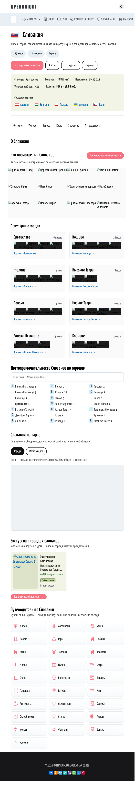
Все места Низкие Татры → (86, 319)
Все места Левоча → (24, 319)
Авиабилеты (33, 19)
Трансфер (127, 19)
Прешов (98, 386)
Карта (52, 65)
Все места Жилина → (25, 286)
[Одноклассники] (56, 773)
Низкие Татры (82, 303)
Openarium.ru (61, 765)
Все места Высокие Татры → (87, 286)
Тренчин (98, 415)
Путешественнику (83, 19)
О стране (17, 125)
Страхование (108, 19)
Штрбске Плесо (102, 421)
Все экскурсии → (49, 585)
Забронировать (48, 580)
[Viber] (70, 773)
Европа (52, 53)
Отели (50, 19)
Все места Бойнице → (84, 352)
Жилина (20, 270)
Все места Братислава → (27, 253)
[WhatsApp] (74, 773)
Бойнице (78, 336)
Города (89, 65)
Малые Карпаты (63, 404)
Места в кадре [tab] (36, 451)
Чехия (102, 104)
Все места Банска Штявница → (30, 352)
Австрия (24, 104)
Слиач (97, 398)
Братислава (32, 79)
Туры (64, 19)
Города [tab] (17, 451)
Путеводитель (92, 125)
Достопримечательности (27, 65)
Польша (64, 104)
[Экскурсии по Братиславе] (25, 571)
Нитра (58, 415)
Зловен (58, 386)
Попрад (59, 421)
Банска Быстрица (24, 386)
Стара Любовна (102, 404)
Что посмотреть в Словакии (32, 155)
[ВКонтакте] (51, 773)
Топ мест (33, 125)
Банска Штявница (26, 336)
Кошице (78, 237)
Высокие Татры (83, 270)
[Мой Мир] (79, 773)
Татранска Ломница (104, 409)
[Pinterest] (83, 773)
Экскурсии (70, 65)
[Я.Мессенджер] (65, 773)
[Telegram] (60, 773)
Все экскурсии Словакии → (29, 596)
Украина (83, 104)
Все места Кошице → (83, 253)
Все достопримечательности (105, 155)
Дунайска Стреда (24, 415)
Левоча (19, 303)
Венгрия (44, 104)
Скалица (98, 392)
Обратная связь (80, 765)
